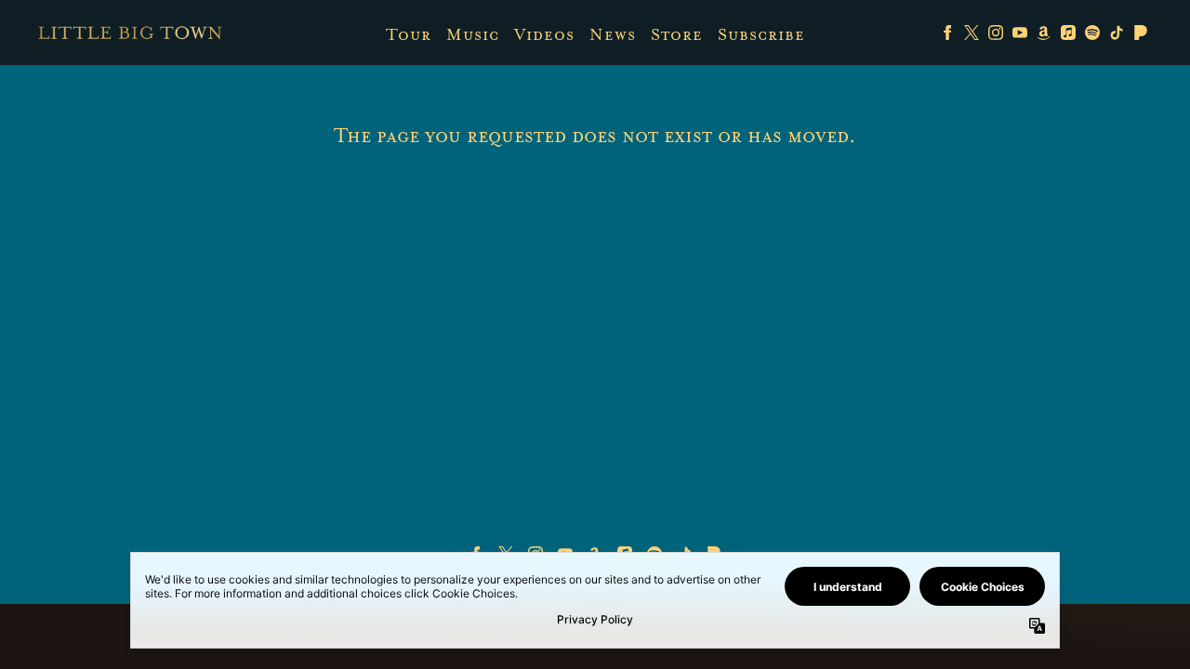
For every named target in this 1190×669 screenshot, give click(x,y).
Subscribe (761, 34)
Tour (408, 34)
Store (677, 34)
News (612, 34)
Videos (544, 34)
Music (472, 34)
